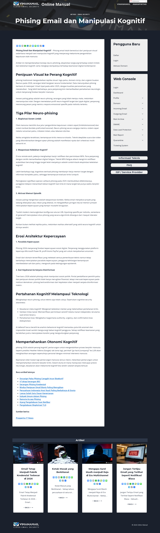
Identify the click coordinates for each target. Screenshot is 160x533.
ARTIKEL (73, 14)
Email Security (84, 14)
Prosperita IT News (24, 418)
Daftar (116, 55)
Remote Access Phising (30, 399)
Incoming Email (120, 108)
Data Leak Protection (122, 129)
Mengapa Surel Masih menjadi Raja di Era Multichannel (97, 472)
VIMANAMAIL (123, 4)
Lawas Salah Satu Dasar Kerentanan (36, 393)
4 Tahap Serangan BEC (30, 381)
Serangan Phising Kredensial (33, 384)
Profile (116, 98)
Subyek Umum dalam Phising (33, 396)
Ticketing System (120, 145)
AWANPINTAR (140, 4)
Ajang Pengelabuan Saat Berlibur (35, 402)
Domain (116, 103)
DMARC (116, 124)
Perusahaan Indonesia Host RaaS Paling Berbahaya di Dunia (47, 390)
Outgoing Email (120, 114)
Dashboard (118, 92)
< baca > (28, 507)
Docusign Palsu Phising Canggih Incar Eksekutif (41, 378)
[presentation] (28, 454)
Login (115, 60)
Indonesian (135, 1)
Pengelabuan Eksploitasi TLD (33, 405)
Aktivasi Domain (120, 66)
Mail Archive (118, 119)
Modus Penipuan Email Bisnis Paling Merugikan (41, 387)
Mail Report (118, 135)
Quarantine (118, 140)
